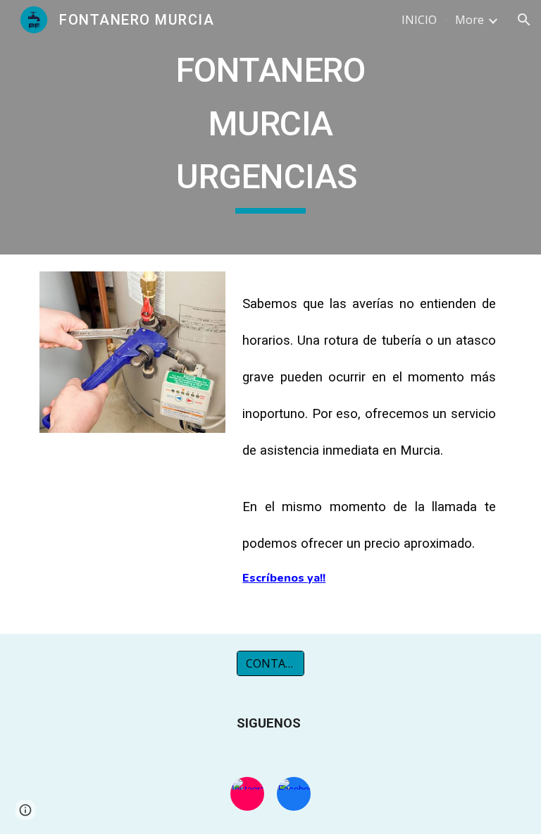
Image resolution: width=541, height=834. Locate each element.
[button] (524, 20)
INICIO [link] (419, 19)
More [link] (469, 19)
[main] (270, 127)
